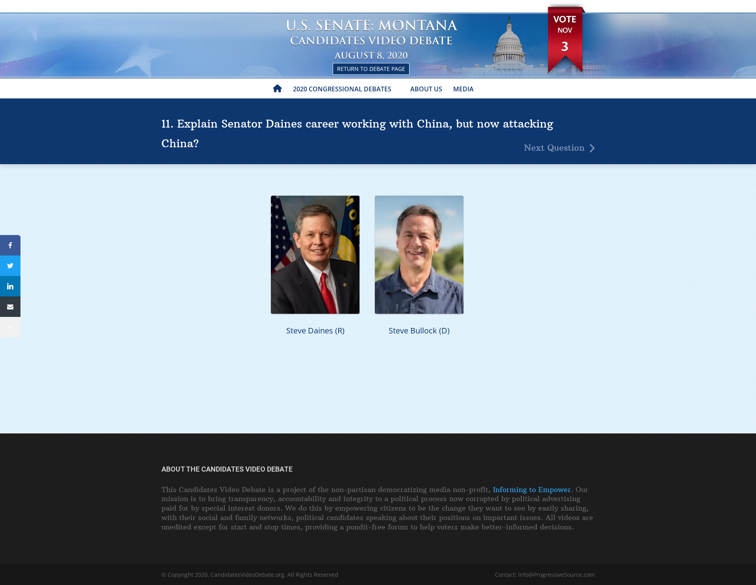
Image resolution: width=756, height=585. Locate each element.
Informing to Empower (532, 489)
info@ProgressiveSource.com (556, 574)
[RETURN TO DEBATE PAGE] (378, 20)
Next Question (554, 147)
